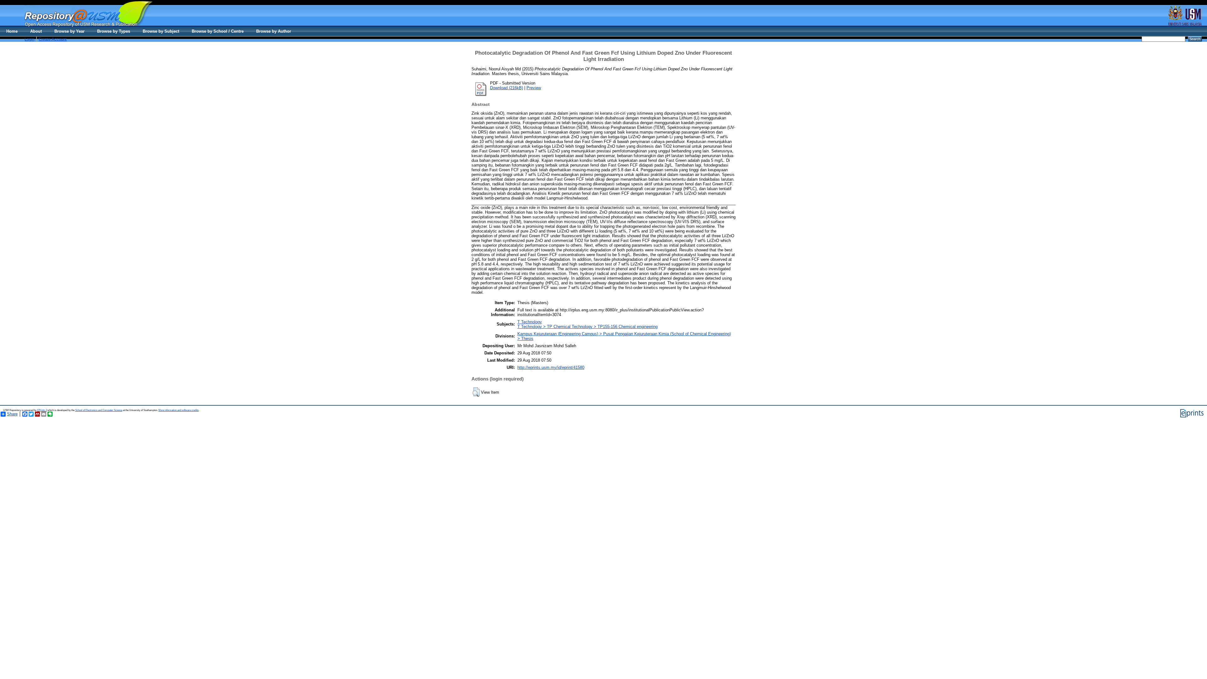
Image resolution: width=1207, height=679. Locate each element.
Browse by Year (69, 31)
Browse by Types (113, 31)
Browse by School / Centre (218, 31)
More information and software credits (178, 410)
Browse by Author (273, 31)
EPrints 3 (42, 410)
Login (29, 39)
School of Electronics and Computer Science (98, 410)
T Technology (529, 322)
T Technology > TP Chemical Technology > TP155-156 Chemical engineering (587, 326)
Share (12, 414)
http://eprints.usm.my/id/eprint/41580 (550, 367)
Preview (533, 87)
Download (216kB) (506, 87)
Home (12, 31)
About (36, 31)
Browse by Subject (161, 31)
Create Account (53, 39)
